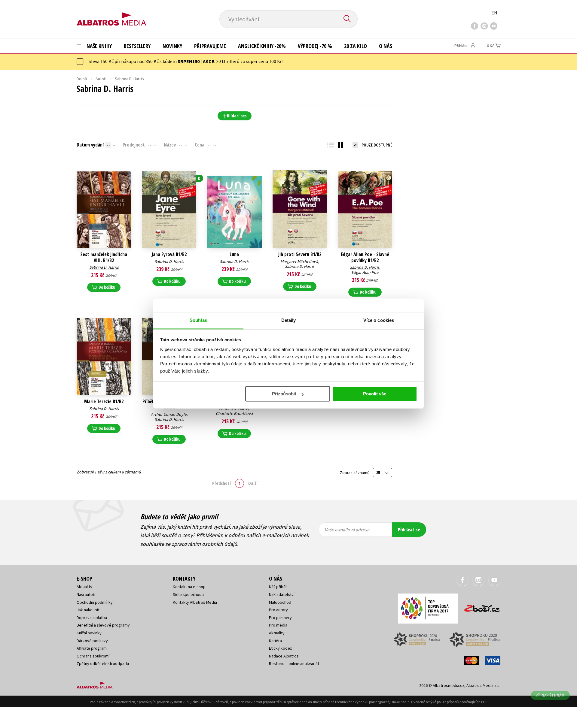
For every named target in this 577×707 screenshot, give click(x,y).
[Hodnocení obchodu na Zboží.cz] (479, 606)
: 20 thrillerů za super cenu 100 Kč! (243, 61)
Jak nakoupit (88, 609)
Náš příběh (278, 586)
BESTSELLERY (137, 46)
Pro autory (278, 609)
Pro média (278, 625)
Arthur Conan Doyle (169, 414)
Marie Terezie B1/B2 (104, 401)
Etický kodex (280, 648)
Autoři (101, 78)
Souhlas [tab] (198, 320)
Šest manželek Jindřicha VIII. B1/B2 (104, 257)
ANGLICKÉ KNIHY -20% (262, 46)
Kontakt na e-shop (189, 586)
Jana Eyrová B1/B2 (169, 254)
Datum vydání (90, 144)
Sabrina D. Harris (104, 267)
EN (494, 13)
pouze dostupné (377, 145)
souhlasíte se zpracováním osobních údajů (188, 543)
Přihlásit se (409, 529)
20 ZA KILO (355, 46)
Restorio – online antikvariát (294, 663)
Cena (199, 144)
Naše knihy (98, 46)
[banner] (111, 14)
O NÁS (385, 46)
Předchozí (221, 483)
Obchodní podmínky (95, 602)
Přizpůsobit (284, 393)
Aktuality (84, 586)
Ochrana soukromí (93, 656)
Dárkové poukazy (92, 640)
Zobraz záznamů (355, 472)
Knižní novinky (89, 633)
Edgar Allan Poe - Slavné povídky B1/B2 (365, 257)
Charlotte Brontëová (234, 413)
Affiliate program (92, 648)
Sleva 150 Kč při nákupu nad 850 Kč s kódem (144, 61)
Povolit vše (374, 393)
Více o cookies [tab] (378, 320)
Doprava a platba (92, 617)
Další (253, 483)
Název (170, 144)
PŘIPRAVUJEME (210, 46)
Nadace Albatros (284, 656)
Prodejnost (134, 144)
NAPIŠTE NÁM (553, 695)
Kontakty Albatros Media (195, 602)
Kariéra (275, 640)
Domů (82, 78)
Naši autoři (86, 594)
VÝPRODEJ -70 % (315, 46)
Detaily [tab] (288, 320)
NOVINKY (172, 46)
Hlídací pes (236, 116)
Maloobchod (280, 602)
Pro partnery (280, 617)
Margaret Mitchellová (299, 261)
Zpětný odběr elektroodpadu (103, 663)
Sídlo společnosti (188, 594)
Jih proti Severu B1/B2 (299, 254)
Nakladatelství (282, 594)
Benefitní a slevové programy (103, 625)
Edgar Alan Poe (364, 272)
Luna (234, 254)
